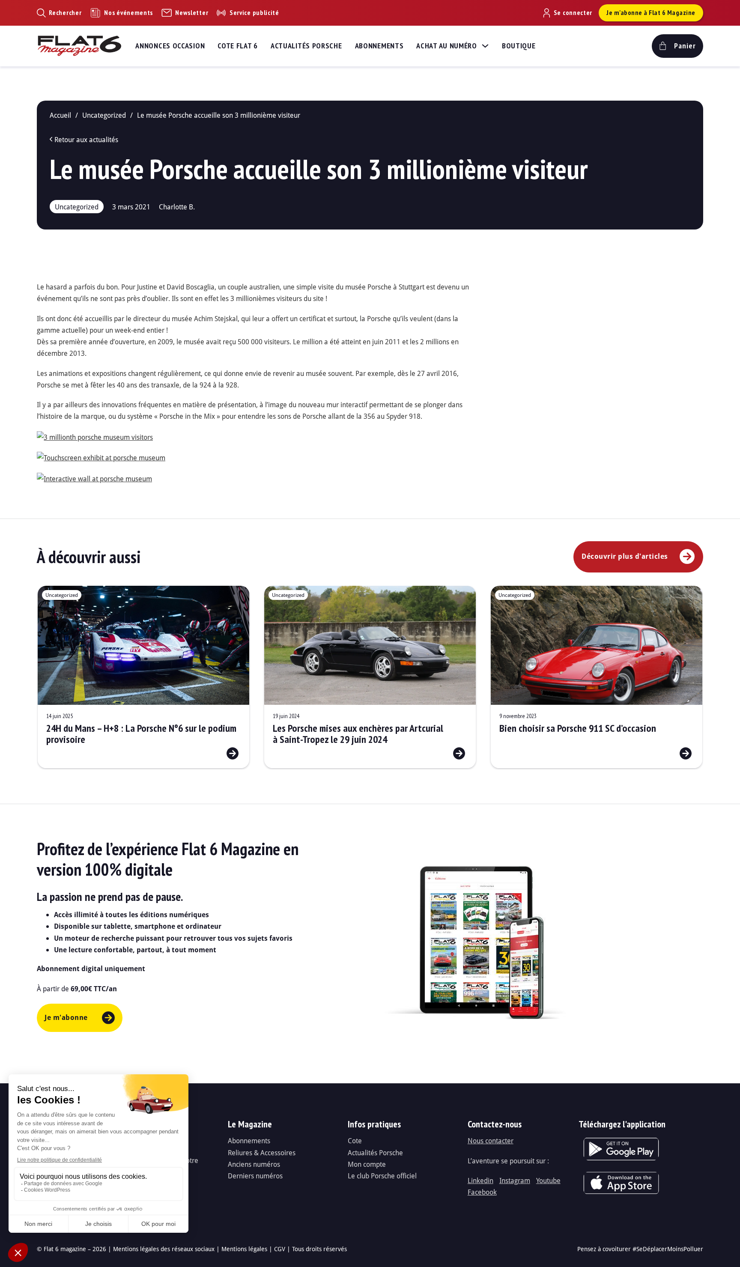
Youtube (548, 1180)
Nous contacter (490, 1140)
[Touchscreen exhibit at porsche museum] (101, 456)
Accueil (60, 114)
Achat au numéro (446, 46)
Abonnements (379, 46)
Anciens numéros (254, 1164)
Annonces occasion (170, 46)
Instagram (514, 1180)
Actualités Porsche (306, 46)
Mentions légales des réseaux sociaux (164, 1249)
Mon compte (367, 1164)
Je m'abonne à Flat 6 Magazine (650, 12)
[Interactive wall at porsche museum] (94, 477)
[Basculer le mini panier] (678, 46)
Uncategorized (104, 114)
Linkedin (480, 1180)
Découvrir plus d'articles (625, 556)
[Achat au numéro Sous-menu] (485, 46)
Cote (355, 1140)
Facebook (482, 1191)
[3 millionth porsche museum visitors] (95, 436)
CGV (279, 1249)
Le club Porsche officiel (382, 1175)
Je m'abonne (66, 1017)
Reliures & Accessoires (261, 1152)
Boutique (519, 46)
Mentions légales (244, 1249)
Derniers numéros (255, 1175)
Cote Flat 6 (238, 46)
